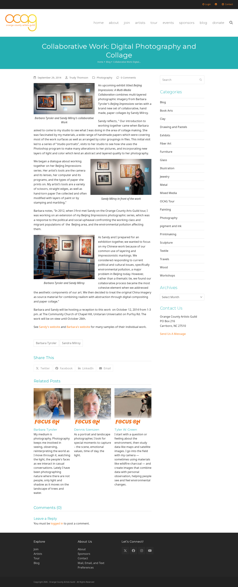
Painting (165, 209)
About (82, 549)
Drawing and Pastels (173, 127)
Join (36, 549)
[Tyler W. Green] (132, 406)
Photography (104, 77)
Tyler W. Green (125, 429)
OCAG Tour (167, 201)
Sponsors (84, 554)
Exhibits (165, 135)
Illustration (167, 168)
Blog (163, 102)
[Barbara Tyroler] (52, 406)
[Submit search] (200, 79)
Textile (164, 251)
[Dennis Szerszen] (92, 406)
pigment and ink (171, 226)
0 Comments (128, 77)
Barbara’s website (78, 327)
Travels (164, 259)
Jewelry (164, 176)
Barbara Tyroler (46, 343)
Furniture (166, 152)
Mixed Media (168, 193)
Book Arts (166, 110)
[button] (231, 22)
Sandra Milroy (71, 343)
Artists (38, 554)
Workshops (167, 275)
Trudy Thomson (78, 77)
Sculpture (166, 242)
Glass (163, 160)
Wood (164, 267)
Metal (163, 185)
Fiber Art (165, 143)
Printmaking (168, 234)
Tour (37, 558)
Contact (83, 558)
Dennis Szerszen (86, 429)
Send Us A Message (173, 334)
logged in (57, 523)
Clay (162, 119)
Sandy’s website (49, 327)
